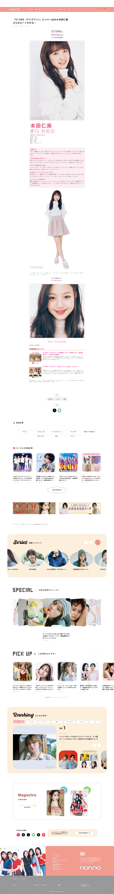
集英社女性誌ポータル (58, 868)
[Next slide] (91, 542)
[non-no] (14, 9)
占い (93, 9)
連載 (36, 9)
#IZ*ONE (58, 399)
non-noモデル (29, 9)
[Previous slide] (53, 626)
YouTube (43, 834)
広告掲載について (57, 862)
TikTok (23, 834)
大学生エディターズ (62, 9)
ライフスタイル (75, 9)
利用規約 (55, 858)
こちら (92, 862)
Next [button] (83, 311)
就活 (69, 9)
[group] (34, 747)
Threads (38, 834)
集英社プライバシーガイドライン (60, 860)
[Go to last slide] (86, 542)
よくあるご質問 (56, 855)
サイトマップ (56, 853)
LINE (59, 410)
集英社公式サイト (57, 866)
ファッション (46, 9)
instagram (18, 834)
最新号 (39, 9)
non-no (90, 868)
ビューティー (53, 9)
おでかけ (82, 9)
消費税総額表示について (58, 864)
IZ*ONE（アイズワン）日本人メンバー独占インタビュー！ (61, 366)
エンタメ (88, 9)
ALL (19, 721)
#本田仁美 (50, 399)
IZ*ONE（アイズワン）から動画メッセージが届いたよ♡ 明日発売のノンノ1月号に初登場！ (63, 353)
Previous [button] (30, 311)
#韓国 (64, 399)
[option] (57, 311)
